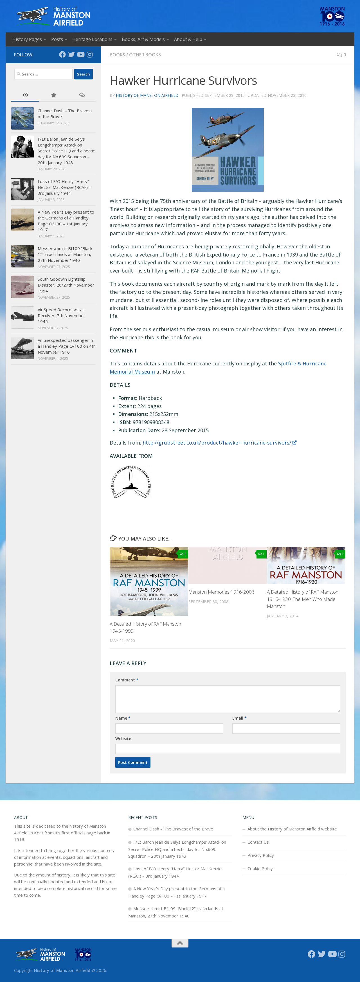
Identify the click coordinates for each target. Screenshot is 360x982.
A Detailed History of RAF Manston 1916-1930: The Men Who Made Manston (302, 599)
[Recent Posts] (25, 96)
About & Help (188, 39)
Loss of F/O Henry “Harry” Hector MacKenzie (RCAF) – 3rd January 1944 (64, 187)
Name (122, 718)
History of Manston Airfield (147, 95)
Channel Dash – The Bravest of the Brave (173, 829)
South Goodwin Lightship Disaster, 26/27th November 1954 (66, 285)
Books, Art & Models (143, 39)
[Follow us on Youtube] (80, 54)
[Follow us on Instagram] (89, 54)
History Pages (27, 39)
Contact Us (258, 842)
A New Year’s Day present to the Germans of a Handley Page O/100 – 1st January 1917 (66, 220)
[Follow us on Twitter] (71, 54)
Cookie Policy (260, 868)
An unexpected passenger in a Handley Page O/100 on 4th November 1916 (67, 346)
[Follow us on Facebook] (62, 54)
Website (123, 738)
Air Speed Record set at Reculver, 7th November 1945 (61, 315)
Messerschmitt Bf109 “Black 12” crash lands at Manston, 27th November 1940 (65, 254)
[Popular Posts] (53, 96)
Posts (57, 39)
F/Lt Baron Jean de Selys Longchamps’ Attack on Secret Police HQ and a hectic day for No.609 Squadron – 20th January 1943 (66, 150)
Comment (126, 680)
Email (239, 718)
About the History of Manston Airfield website (292, 829)
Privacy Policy (261, 855)
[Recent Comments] (82, 96)
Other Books (145, 55)
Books (117, 55)
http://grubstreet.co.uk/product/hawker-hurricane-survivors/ (217, 442)
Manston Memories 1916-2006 (221, 592)
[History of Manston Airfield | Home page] (52, 16)
